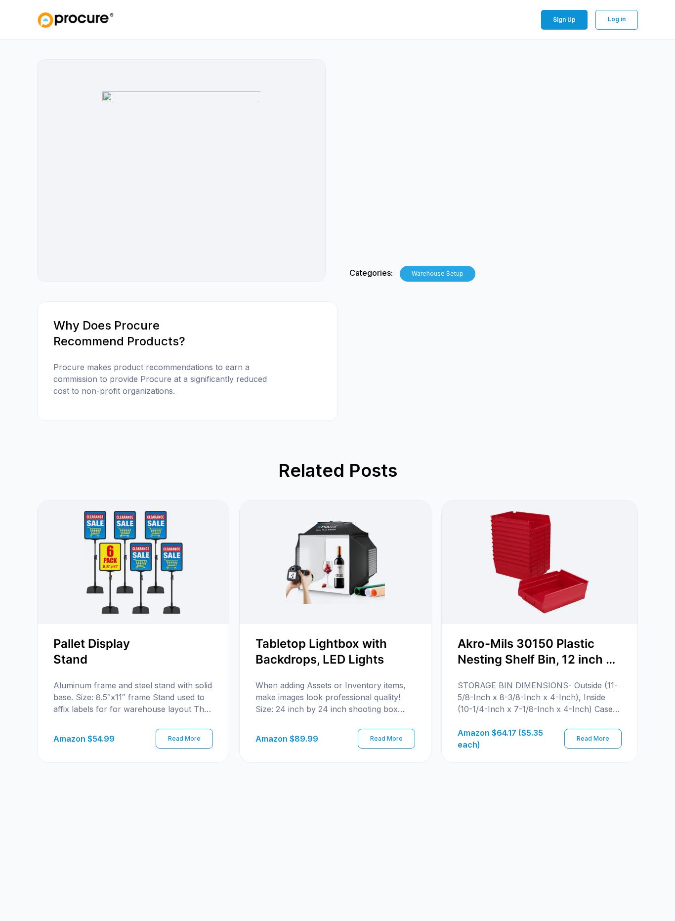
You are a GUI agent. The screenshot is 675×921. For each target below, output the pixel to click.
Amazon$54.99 (84, 739)
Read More (184, 738)
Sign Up (564, 19)
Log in (617, 19)
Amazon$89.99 (286, 739)
